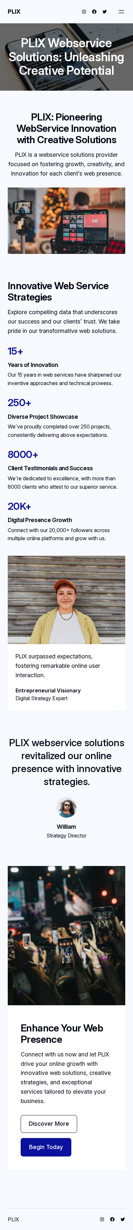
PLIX (14, 11)
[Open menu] (121, 12)
